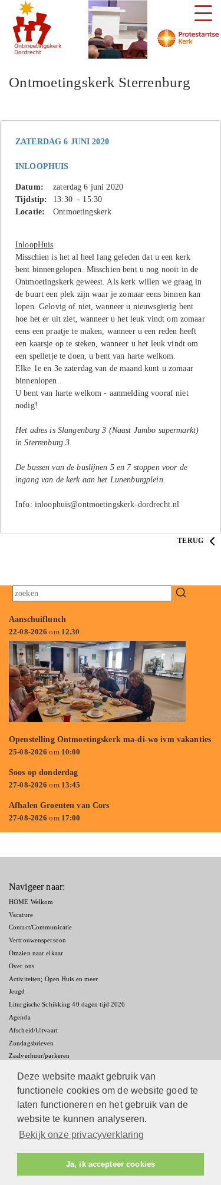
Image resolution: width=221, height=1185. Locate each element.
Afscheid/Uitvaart (33, 1030)
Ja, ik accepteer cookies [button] (110, 1164)
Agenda (20, 1017)
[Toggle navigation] (203, 13)
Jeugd (17, 991)
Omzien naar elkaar (36, 952)
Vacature (21, 914)
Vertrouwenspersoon (37, 940)
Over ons (21, 965)
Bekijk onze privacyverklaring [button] (81, 1135)
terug (191, 541)
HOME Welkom (31, 901)
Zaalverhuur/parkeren (39, 1055)
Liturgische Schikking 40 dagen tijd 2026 (67, 1004)
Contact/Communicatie (40, 927)
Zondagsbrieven (31, 1043)
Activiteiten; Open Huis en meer (53, 978)
